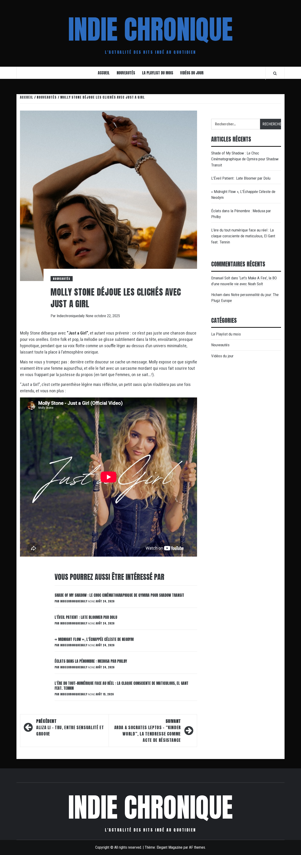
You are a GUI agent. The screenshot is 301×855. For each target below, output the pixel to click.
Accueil (104, 73)
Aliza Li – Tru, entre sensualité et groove (70, 727)
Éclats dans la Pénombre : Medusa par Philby (91, 661)
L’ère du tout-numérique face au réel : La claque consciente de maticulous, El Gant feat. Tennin (121, 685)
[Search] (275, 73)
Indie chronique (150, 29)
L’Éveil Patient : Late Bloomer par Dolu (86, 617)
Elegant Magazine (169, 847)
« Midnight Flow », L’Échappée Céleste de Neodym (94, 639)
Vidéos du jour (191, 73)
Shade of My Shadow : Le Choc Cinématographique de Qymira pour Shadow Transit (119, 595)
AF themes (197, 847)
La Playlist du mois (157, 73)
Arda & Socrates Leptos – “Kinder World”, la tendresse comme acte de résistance (147, 730)
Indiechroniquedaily (71, 316)
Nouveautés (126, 73)
